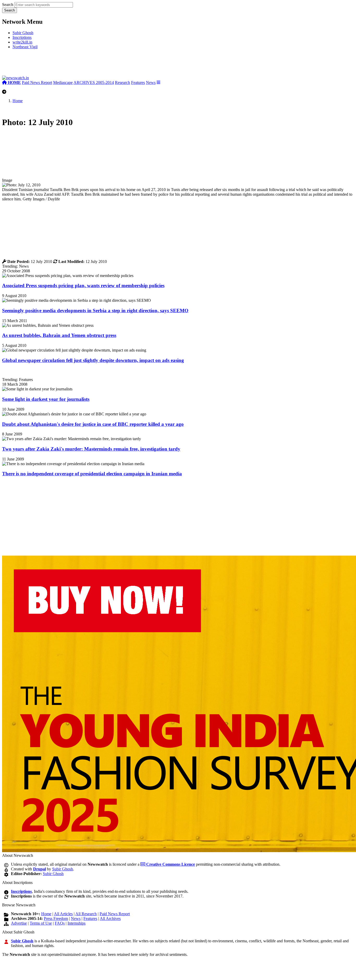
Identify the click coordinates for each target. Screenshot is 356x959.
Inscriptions (22, 37)
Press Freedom (56, 918)
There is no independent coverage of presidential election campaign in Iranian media (92, 473)
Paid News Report (37, 82)
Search (7, 4)
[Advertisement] (80, 64)
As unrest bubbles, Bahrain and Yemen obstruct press (59, 335)
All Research (86, 914)
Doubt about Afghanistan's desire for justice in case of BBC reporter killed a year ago (93, 424)
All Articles (63, 914)
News (151, 82)
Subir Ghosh (23, 32)
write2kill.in (22, 42)
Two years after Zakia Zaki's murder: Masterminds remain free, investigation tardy (91, 449)
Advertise (19, 923)
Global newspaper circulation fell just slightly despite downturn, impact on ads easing (93, 360)
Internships (76, 923)
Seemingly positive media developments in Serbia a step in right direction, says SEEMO (95, 310)
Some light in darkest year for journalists (45, 399)
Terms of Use (41, 923)
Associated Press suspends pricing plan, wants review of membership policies (83, 285)
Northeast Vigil (25, 47)
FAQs (60, 923)
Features (138, 82)
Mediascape (63, 82)
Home (18, 101)
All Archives (110, 918)
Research (122, 82)
